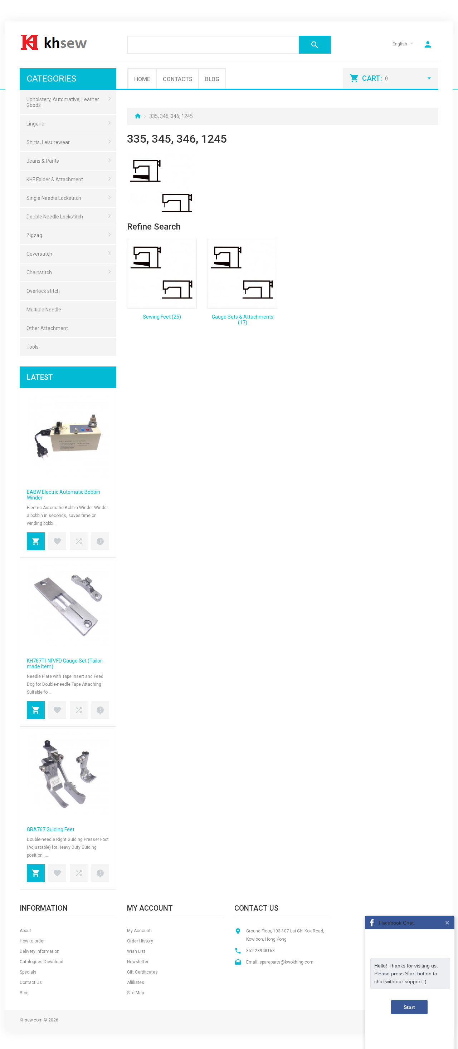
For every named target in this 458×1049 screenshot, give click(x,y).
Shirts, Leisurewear (48, 142)
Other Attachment (47, 328)
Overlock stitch (43, 291)
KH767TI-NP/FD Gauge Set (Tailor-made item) (65, 663)
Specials (28, 972)
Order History (140, 941)
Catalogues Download (41, 961)
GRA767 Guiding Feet (50, 829)
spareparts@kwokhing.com (286, 962)
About (25, 930)
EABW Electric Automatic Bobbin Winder (63, 495)
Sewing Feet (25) (162, 317)
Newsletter (137, 961)
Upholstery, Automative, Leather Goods (62, 102)
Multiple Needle (43, 309)
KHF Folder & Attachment (54, 179)
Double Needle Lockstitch (54, 217)
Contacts (178, 79)
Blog (212, 79)
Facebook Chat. (397, 923)
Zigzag (34, 235)
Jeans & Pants (42, 161)
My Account (139, 930)
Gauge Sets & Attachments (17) (242, 319)
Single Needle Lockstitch (53, 198)
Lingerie (35, 124)
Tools (32, 347)
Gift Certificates (142, 972)
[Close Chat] (447, 922)
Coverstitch (39, 254)
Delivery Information (39, 951)
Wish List (136, 951)
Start (409, 1007)
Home (142, 79)
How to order (32, 941)
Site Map (135, 992)
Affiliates (135, 982)
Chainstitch (39, 272)
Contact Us (31, 982)
